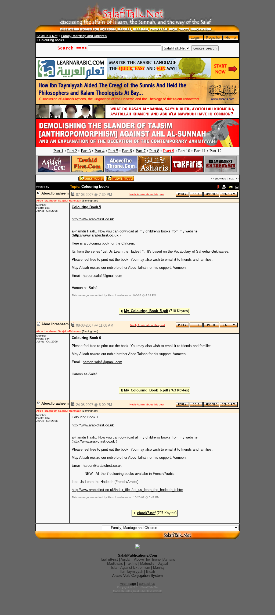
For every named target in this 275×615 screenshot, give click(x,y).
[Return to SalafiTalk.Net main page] (230, 39)
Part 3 (86, 151)
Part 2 (72, 151)
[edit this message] (196, 195)
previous (221, 178)
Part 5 (113, 151)
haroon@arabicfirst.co (100, 466)
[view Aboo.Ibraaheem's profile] (211, 195)
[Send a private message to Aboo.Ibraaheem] (229, 195)
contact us (147, 584)
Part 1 (58, 151)
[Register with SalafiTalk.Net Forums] (213, 39)
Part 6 (127, 151)
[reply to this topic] (182, 195)
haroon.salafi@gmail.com (102, 276)
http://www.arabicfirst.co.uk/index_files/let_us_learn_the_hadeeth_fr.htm (127, 490)
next (232, 178)
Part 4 (99, 151)
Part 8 (154, 151)
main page (128, 584)
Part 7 (141, 151)
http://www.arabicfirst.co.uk (93, 219)
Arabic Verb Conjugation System (137, 576)
